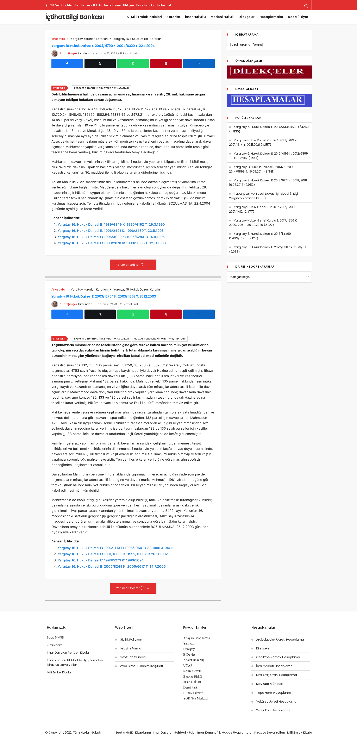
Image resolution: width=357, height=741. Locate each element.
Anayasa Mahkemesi (197, 638)
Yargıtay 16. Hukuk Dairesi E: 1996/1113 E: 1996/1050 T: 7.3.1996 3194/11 (116, 548)
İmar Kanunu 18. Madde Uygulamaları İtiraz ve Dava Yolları (75, 662)
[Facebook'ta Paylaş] (67, 63)
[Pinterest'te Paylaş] (166, 63)
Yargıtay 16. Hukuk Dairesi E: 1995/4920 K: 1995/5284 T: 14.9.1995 (111, 237)
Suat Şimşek (68, 53)
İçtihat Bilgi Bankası (74, 16)
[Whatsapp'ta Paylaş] (133, 63)
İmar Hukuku (94, 5)
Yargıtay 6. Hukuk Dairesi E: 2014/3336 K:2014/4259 (271, 127)
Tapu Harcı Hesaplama (273, 692)
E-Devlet (189, 654)
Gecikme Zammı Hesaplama (278, 657)
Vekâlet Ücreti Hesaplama (276, 701)
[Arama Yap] (306, 6)
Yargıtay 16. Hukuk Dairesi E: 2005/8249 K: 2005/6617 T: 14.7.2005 (112, 566)
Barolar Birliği (192, 676)
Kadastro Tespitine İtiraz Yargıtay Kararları (101, 88)
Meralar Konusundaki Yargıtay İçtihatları (159, 338)
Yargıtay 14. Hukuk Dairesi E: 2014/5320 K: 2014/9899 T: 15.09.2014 (261, 169)
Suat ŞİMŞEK (56, 637)
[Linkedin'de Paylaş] (199, 63)
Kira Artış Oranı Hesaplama (276, 675)
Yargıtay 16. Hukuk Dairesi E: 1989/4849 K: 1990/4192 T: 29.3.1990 (111, 224)
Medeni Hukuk (112, 5)
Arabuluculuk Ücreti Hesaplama (280, 639)
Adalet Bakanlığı (194, 660)
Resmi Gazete (192, 670)
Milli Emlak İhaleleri (61, 5)
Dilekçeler (128, 5)
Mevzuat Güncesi (133, 657)
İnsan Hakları (192, 681)
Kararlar (79, 5)
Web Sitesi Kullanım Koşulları (141, 666)
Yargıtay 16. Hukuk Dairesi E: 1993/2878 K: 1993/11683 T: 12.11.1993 (112, 243)
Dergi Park (190, 687)
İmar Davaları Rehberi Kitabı (68, 652)
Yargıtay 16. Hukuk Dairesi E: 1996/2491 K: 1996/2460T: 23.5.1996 (111, 231)
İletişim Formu (130, 648)
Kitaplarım (54, 645)
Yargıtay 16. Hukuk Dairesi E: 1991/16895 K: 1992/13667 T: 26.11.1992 (113, 554)
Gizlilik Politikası (131, 639)
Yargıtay (188, 643)
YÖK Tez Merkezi (195, 698)
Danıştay (189, 649)
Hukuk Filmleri (193, 693)
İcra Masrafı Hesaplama (274, 666)
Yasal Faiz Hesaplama (273, 710)
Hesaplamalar (145, 5)
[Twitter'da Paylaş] (100, 63)
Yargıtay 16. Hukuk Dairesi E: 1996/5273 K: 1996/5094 (101, 560)
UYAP (187, 665)
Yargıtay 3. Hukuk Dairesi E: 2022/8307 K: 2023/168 (270, 247)
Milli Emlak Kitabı (59, 672)
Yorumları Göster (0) (130, 265)
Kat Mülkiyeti (164, 5)
